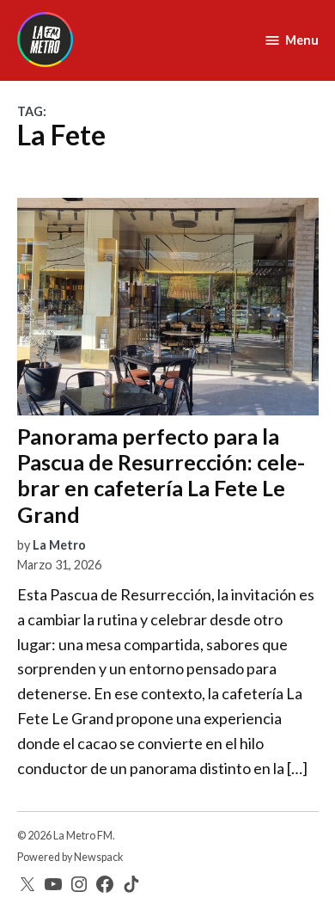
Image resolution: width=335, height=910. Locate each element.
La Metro (59, 545)
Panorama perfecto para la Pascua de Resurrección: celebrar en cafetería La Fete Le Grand (161, 475)
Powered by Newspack (70, 857)
